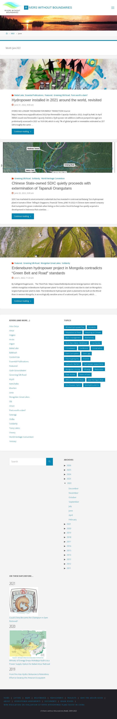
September (74, 502)
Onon (11, 406)
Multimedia (40, 698)
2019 (69, 532)
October (72, 497)
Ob (10, 401)
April (71, 515)
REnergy (87, 369)
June (71, 510)
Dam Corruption (72, 353)
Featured (48, 95)
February (73, 519)
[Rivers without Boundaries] (12, 7)
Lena (11, 392)
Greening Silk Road (62, 95)
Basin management (73, 337)
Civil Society (96, 343)
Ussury (12, 432)
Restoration (99, 369)
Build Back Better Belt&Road (76, 343)
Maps (27, 698)
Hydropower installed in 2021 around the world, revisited (56, 100)
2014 (69, 555)
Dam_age (86, 353)
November (73, 493)
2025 (69, 470)
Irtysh (11, 379)
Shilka (11, 419)
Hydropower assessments (93, 364)
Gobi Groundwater (17, 370)
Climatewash (70, 348)
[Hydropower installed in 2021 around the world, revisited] (58, 82)
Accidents (92, 327)
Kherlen (12, 388)
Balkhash (13, 352)
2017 (69, 541)
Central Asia (14, 357)
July (70, 506)
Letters (17, 698)
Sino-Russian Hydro (73, 385)
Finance (86, 359)
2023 (69, 478)
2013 (69, 559)
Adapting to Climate (93, 332)
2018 (69, 537)
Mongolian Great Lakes (51, 263)
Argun (12, 344)
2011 (69, 568)
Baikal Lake (19, 95)
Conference (84, 348)
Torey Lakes (14, 428)
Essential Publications (34, 95)
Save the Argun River (96, 380)
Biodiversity (89, 337)
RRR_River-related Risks (75, 380)
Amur (11, 330)
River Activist (70, 374)
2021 (69, 524)
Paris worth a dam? (79, 95)
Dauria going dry (72, 359)
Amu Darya (14, 326)
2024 (69, 474)
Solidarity (36, 178)
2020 (69, 528)
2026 (69, 465)
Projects (71, 698)
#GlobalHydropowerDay (75, 327)
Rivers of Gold (85, 374)
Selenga (12, 415)
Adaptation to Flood (73, 332)
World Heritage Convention (53, 178)
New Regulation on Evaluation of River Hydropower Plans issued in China (44, 705)
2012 (69, 564)
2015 (69, 550)
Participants (56, 698)
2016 (69, 546)
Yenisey (12, 441)
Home (6, 698)
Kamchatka (14, 383)
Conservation (97, 348)
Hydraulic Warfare (73, 364)
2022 (12, 33)
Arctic (11, 339)
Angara (12, 335)
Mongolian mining (73, 369)
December (73, 488)
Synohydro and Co (92, 385)
